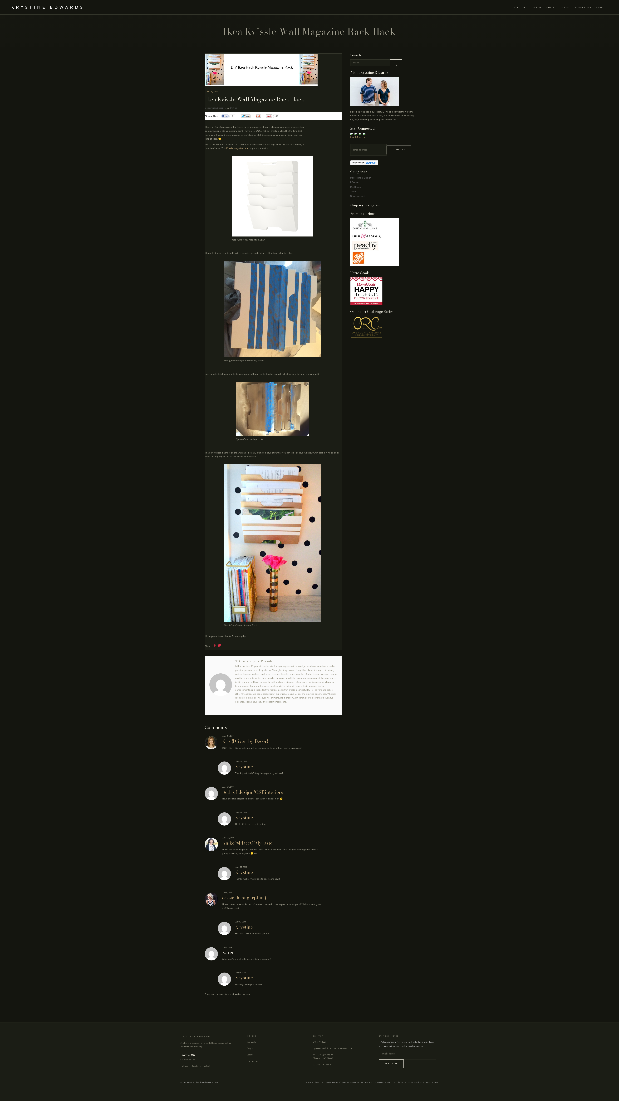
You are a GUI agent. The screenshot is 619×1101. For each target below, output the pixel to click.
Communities (252, 1061)
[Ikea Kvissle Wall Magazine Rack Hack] (220, 684)
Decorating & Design (214, 108)
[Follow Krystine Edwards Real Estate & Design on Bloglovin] (382, 162)
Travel (353, 191)
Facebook (196, 1065)
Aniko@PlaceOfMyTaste (247, 843)
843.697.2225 (320, 1041)
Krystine (233, 108)
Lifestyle (354, 182)
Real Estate (355, 187)
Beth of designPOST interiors (252, 792)
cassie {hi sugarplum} (244, 897)
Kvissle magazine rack (237, 148)
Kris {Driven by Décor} (245, 741)
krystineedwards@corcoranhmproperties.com (332, 1048)
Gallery (250, 1054)
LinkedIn (207, 1065)
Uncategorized (357, 196)
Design (250, 1048)
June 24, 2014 (211, 91)
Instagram (185, 1065)
